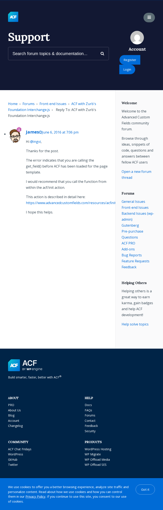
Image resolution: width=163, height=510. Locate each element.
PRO (11, 405)
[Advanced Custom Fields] (13, 17)
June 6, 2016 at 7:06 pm (60, 132)
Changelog (15, 426)
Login (127, 69)
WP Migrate (93, 454)
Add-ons (128, 249)
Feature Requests (135, 261)
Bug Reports (132, 255)
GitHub (12, 459)
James (32, 132)
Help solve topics (135, 324)
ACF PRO (128, 243)
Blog (11, 415)
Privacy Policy (35, 496)
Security (90, 431)
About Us (14, 410)
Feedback (129, 267)
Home (13, 103)
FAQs (88, 410)
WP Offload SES (96, 465)
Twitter (13, 465)
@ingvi (35, 141)
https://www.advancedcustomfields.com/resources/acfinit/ (71, 202)
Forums (28, 103)
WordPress (15, 454)
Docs (88, 405)
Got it (145, 489)
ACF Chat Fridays (19, 449)
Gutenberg (130, 225)
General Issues (133, 201)
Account (13, 421)
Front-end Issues (52, 103)
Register (130, 60)
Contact (90, 421)
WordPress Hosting (98, 449)
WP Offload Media (97, 459)
